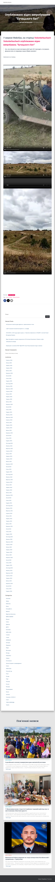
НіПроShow (8, 655)
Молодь (7, 652)
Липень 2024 (9, 422)
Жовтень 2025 (9, 386)
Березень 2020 (9, 557)
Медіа (7, 647)
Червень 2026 (9, 365)
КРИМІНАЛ (8, 640)
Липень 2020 (9, 547)
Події (7, 678)
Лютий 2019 (8, 586)
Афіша (7, 601)
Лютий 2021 (8, 528)
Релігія (7, 691)
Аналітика (8, 598)
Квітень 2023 (9, 461)
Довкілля (8, 624)
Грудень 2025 (9, 381)
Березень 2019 (9, 583)
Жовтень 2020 (9, 539)
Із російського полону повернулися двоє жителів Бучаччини (25, 762)
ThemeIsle (49, 879)
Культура (8, 642)
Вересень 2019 (9, 573)
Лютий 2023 (8, 466)
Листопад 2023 (9, 443)
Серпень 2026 (9, 360)
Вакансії (8, 611)
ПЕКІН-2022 (8, 668)
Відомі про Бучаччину (10, 614)
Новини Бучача (16, 297)
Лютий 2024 (8, 435)
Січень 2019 (8, 588)
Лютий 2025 (8, 407)
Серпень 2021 (9, 513)
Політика (8, 681)
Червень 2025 (9, 396)
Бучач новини (9, 297)
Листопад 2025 (9, 383)
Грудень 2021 (9, 503)
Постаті (7, 684)
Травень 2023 (9, 458)
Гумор (7, 621)
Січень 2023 (8, 469)
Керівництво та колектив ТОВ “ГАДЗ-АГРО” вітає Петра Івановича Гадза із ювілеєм (24, 345)
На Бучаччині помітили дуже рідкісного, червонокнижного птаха (20, 324)
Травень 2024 (9, 427)
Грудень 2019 (9, 565)
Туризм (7, 704)
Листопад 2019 (9, 567)
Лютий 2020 (8, 560)
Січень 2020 (8, 562)
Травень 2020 (9, 552)
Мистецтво (8, 650)
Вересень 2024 (9, 417)
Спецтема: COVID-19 (10, 697)
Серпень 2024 (9, 419)
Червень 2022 (9, 487)
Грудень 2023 (9, 440)
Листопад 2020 (9, 536)
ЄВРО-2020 (8, 632)
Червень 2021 (9, 518)
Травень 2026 (9, 368)
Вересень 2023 (9, 448)
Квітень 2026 (9, 370)
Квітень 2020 (9, 554)
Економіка (8, 629)
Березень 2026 (9, 373)
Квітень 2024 (9, 430)
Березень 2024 (9, 432)
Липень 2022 (9, 484)
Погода (7, 676)
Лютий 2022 (8, 497)
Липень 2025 (9, 394)
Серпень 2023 (9, 451)
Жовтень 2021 (9, 508)
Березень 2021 (9, 526)
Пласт (7, 673)
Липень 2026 (9, 362)
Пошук (6, 314)
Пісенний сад (9, 671)
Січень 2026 (8, 378)
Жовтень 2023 (9, 445)
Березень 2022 (9, 495)
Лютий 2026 (8, 375)
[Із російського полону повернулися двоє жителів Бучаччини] (27, 742)
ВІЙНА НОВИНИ (9, 616)
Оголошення (9, 660)
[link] (27, 41)
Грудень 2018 (9, 591)
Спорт (7, 699)
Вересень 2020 (9, 541)
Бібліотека (8, 603)
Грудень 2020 (9, 534)
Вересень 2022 (9, 479)
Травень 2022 (9, 490)
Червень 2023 (9, 456)
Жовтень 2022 (9, 477)
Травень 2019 (9, 578)
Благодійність (9, 608)
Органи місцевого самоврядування (13, 663)
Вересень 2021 (9, 510)
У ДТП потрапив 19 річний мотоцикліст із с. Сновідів (17, 328)
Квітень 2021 (9, 523)
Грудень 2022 (9, 471)
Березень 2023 (9, 464)
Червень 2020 (9, 549)
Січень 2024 (8, 438)
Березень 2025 (9, 404)
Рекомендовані (9, 689)
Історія (7, 637)
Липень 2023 (9, 453)
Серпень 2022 (9, 482)
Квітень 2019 (9, 580)
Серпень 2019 (9, 575)
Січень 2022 (8, 500)
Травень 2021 (9, 521)
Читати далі (8, 769)
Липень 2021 (9, 516)
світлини (8, 694)
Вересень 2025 (9, 388)
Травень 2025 (9, 399)
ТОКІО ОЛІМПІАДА (10, 702)
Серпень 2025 (9, 391)
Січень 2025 (8, 409)
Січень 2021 (8, 531)
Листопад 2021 (9, 505)
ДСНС (7, 627)
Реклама (8, 686)
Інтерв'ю (8, 634)
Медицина (8, 645)
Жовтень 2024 (9, 414)
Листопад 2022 (9, 474)
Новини (7, 658)
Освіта (7, 665)
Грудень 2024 (9, 412)
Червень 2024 (9, 425)
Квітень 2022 (9, 492)
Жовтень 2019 (9, 570)
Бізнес (7, 606)
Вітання (7, 619)
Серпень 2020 (9, 544)
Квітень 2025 (9, 401)
